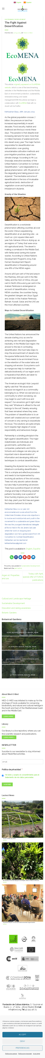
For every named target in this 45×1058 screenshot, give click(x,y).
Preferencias (22, 1048)
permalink (18, 568)
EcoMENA (23, 103)
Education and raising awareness (16, 608)
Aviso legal (36, 1053)
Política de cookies (11, 1053)
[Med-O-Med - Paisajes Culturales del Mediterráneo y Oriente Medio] (22, 8)
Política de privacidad (25, 1053)
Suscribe (7, 784)
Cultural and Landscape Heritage (16, 598)
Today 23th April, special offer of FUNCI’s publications (33, 577)
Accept (22, 1035)
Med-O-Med (28, 33)
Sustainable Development (15, 19)
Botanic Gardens (9, 612)
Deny (22, 1041)
